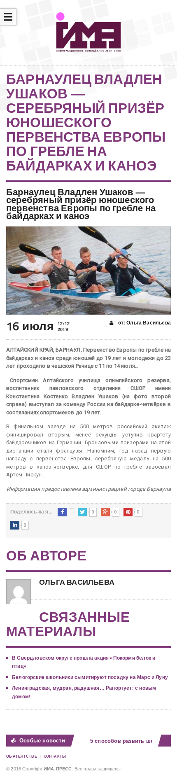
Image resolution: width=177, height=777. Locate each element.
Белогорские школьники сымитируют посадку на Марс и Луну (90, 677)
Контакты (55, 756)
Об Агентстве (21, 756)
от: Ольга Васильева (143, 323)
